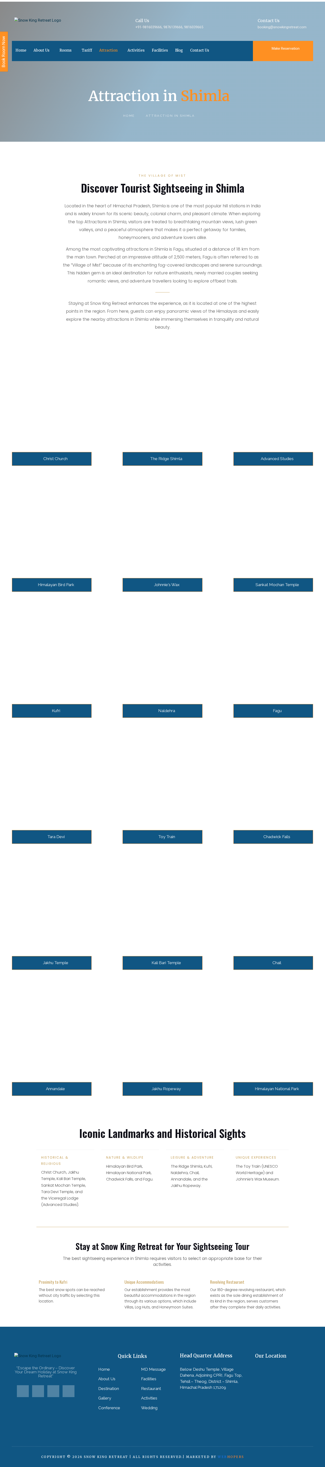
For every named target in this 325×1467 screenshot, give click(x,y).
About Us (41, 50)
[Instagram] (68, 1391)
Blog (179, 50)
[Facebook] (23, 1391)
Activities (136, 50)
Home (20, 50)
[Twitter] (38, 1391)
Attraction (108, 50)
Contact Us (199, 50)
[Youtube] (53, 1391)
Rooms (65, 50)
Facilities (160, 50)
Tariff (87, 50)
